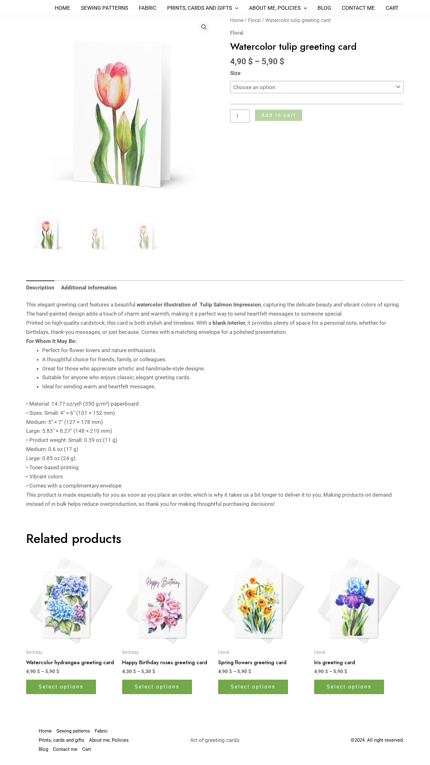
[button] (235, 8)
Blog (324, 8)
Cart (392, 8)
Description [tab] (40, 287)
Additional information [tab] (89, 287)
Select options (61, 687)
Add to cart (278, 115)
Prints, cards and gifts (199, 8)
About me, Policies (275, 8)
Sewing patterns (104, 8)
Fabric (147, 8)
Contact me (358, 8)
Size (235, 73)
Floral (254, 20)
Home (62, 8)
